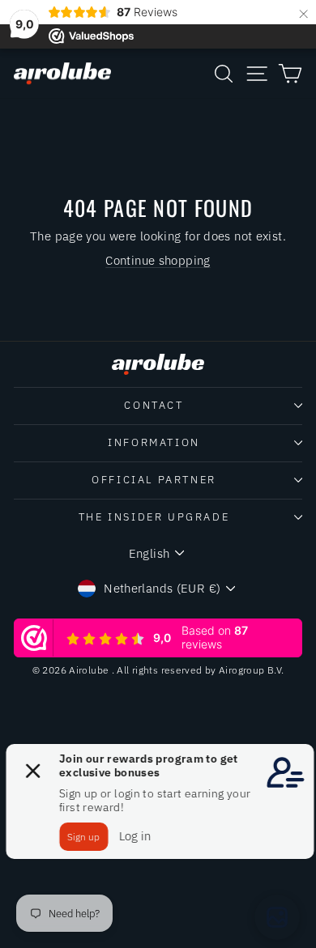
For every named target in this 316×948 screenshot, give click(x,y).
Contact (153, 405)
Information (154, 442)
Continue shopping (157, 260)
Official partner (154, 480)
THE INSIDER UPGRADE (154, 517)
